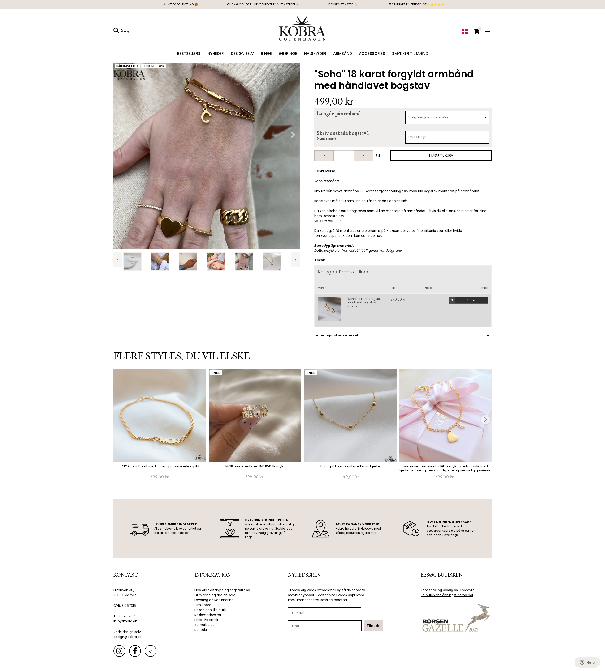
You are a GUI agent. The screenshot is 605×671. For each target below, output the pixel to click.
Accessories (372, 53)
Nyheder (215, 53)
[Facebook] (135, 651)
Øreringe (288, 53)
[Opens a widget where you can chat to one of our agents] (587, 663)
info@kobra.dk (125, 621)
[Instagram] (119, 651)
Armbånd (342, 53)
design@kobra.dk (127, 636)
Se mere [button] (472, 300)
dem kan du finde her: (364, 235)
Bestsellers (188, 53)
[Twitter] (150, 651)
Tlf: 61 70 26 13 (124, 616)
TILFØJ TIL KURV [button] (440, 155)
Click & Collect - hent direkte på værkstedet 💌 (263, 4)
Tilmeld (373, 626)
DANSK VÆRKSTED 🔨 (343, 4)
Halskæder (315, 53)
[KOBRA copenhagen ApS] (302, 27)
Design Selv (242, 53)
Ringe (266, 53)
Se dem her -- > (327, 220)
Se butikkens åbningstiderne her (447, 595)
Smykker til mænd (410, 53)
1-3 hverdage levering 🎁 (179, 4)
